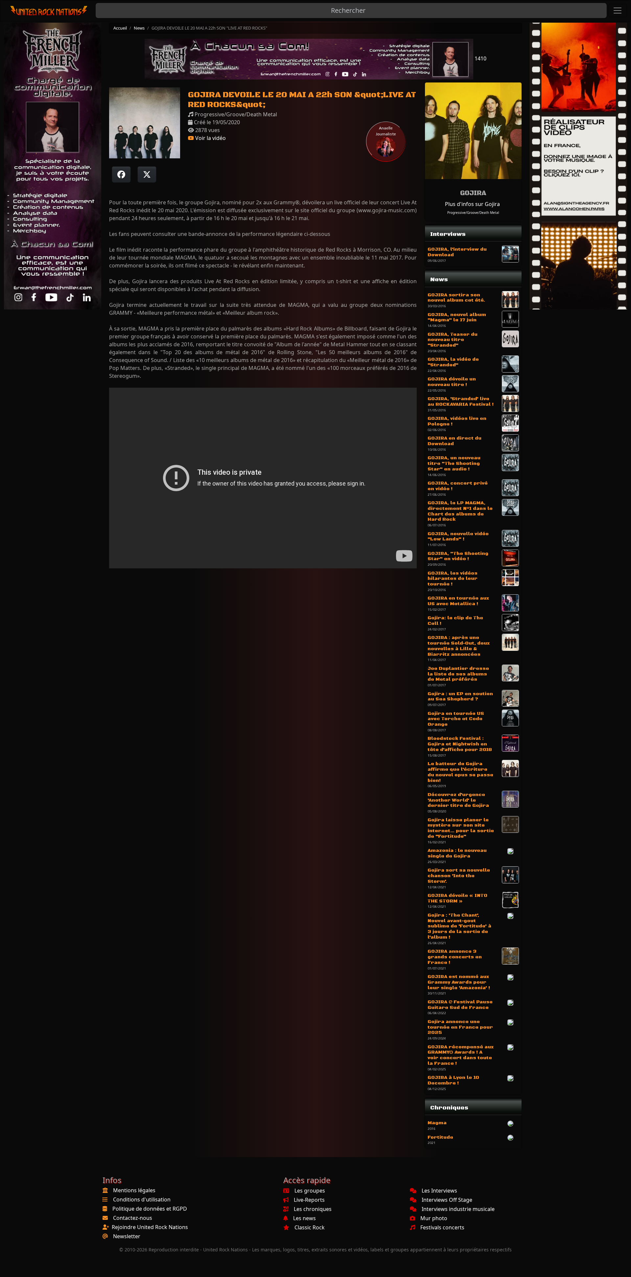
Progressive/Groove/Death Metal (473, 212)
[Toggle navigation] (617, 10)
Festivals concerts (442, 1227)
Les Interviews (439, 1190)
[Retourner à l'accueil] (49, 10)
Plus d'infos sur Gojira (472, 204)
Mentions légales (134, 1190)
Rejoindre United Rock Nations (150, 1227)
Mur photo (433, 1218)
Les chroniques (313, 1209)
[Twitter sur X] (146, 174)
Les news (304, 1218)
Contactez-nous (132, 1217)
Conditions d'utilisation (142, 1199)
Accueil (120, 28)
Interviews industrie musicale (458, 1209)
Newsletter (126, 1236)
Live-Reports (309, 1199)
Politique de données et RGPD (149, 1208)
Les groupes (309, 1190)
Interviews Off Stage (447, 1199)
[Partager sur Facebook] (121, 174)
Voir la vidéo (210, 138)
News (139, 28)
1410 (479, 58)
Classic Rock (309, 1227)
